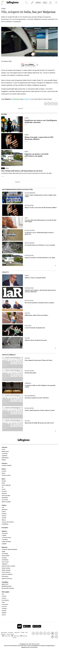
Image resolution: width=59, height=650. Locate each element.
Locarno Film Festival (7, 522)
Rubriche (5, 547)
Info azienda (5, 600)
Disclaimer (10, 632)
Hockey (4, 481)
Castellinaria (5, 524)
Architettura (5, 560)
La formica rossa (6, 537)
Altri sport (4, 493)
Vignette (4, 612)
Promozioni (5, 604)
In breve (4, 598)
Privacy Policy (6, 635)
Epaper (45, 2)
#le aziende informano (8, 588)
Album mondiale (6, 501)
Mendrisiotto (5, 457)
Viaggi (3, 551)
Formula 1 (4, 491)
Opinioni (4, 531)
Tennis (3, 489)
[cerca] (27, 2)
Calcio (3, 483)
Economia (5, 527)
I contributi (5, 539)
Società (4, 518)
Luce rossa (5, 499)
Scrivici (4, 615)
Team (3, 602)
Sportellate (5, 497)
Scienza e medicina (7, 574)
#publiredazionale (6, 586)
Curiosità (4, 557)
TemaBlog (5, 582)
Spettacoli (4, 509)
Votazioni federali (6, 465)
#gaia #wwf (5, 584)
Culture (4, 505)
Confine (4, 471)
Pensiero (4, 513)
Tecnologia (5, 553)
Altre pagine (6, 592)
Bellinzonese (5, 451)
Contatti (22, 632)
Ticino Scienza (6, 572)
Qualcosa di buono (7, 578)
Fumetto (4, 610)
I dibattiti (4, 543)
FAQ (26, 632)
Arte (3, 507)
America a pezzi (6, 475)
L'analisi (4, 535)
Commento (5, 533)
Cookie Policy (16, 635)
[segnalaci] (32, 2)
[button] (33, 633)
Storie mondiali (6, 495)
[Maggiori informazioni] (37, 65)
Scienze (4, 515)
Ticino (3, 449)
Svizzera (4, 463)
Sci (2, 487)
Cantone (4, 447)
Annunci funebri (10, 634)
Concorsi (4, 606)
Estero (4, 469)
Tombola (4, 608)
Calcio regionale (6, 485)
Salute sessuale (6, 570)
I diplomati (4, 564)
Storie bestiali (5, 555)
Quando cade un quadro (8, 566)
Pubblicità (3, 634)
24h (3, 594)
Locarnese (5, 453)
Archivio (4, 596)
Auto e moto (5, 562)
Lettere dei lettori (6, 541)
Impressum (17, 632)
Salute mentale (6, 568)
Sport (3, 479)
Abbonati (38, 2)
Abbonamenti (4, 632)
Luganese (4, 455)
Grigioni (4, 460)
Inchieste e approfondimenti (9, 549)
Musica (4, 520)
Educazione (5, 576)
